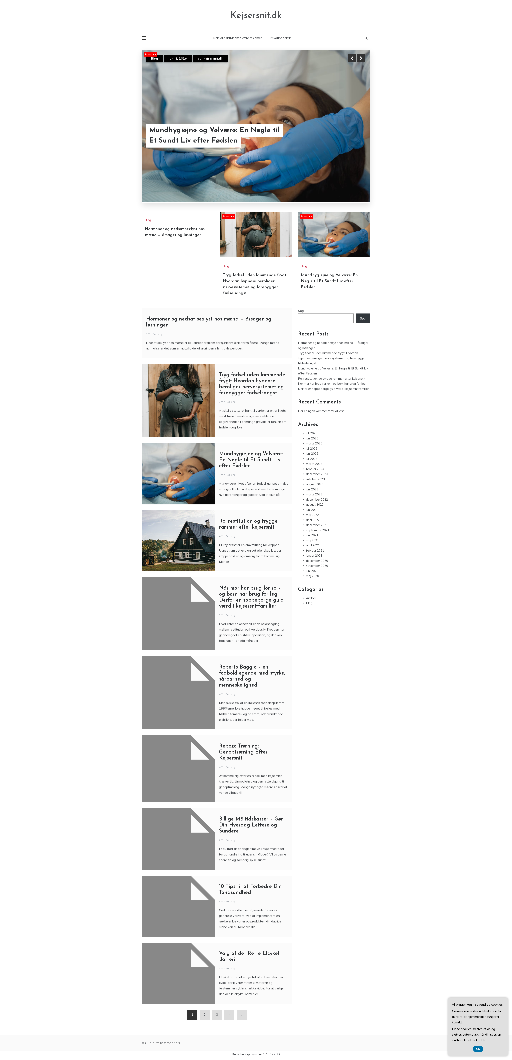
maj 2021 (312, 540)
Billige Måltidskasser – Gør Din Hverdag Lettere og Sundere (251, 825)
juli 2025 (311, 448)
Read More (353, 125)
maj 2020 (312, 576)
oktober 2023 (315, 479)
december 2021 (317, 525)
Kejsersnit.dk (256, 15)
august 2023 (315, 484)
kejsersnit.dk (214, 58)
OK (478, 1048)
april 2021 (313, 545)
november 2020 (317, 566)
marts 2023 (314, 494)
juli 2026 (311, 433)
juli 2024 (311, 459)
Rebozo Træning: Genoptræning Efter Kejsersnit (243, 752)
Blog (154, 58)
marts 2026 (314, 443)
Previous (352, 58)
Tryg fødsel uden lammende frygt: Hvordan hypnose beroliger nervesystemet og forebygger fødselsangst (206, 125)
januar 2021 (314, 556)
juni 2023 (312, 489)
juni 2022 (312, 510)
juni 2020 (312, 571)
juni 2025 (312, 454)
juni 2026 (312, 438)
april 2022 (313, 520)
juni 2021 (312, 535)
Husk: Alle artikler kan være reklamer (237, 38)
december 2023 (317, 474)
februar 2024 (315, 469)
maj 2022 (312, 515)
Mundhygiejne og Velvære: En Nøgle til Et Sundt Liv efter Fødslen (329, 281)
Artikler (311, 598)
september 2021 (317, 530)
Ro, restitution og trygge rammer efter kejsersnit (331, 378)
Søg (301, 311)
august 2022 (315, 505)
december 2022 (317, 499)
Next (361, 58)
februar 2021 (315, 550)
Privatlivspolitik (280, 38)
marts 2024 (314, 464)
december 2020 (317, 561)
